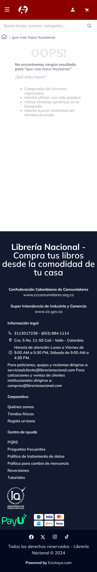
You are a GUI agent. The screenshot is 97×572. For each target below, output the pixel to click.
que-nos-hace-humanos (33, 37)
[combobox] (48, 26)
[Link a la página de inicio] (4, 37)
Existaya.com (60, 562)
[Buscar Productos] (90, 25)
